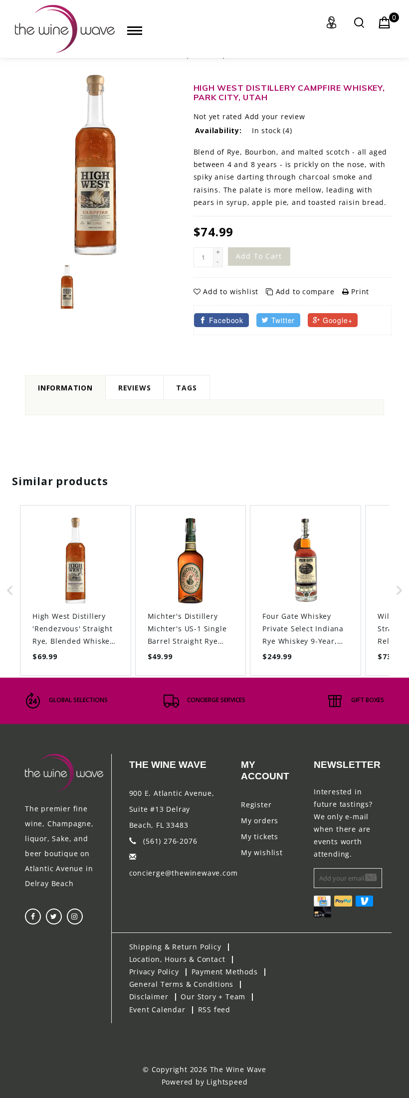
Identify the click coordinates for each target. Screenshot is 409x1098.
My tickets (259, 836)
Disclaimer (149, 996)
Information (65, 387)
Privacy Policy (154, 971)
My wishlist (262, 852)
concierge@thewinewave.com (183, 873)
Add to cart (259, 256)
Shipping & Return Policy (175, 946)
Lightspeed (226, 1082)
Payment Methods (225, 971)
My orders (259, 820)
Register (256, 804)
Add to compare (305, 291)
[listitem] (75, 590)
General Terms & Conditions (181, 984)
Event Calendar (157, 1009)
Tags (186, 387)
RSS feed (214, 1009)
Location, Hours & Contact (177, 959)
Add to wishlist (231, 291)
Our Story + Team (213, 996)
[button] (10, 590)
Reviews (134, 387)
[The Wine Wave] (65, 29)
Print (359, 291)
